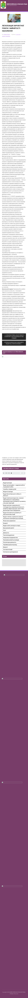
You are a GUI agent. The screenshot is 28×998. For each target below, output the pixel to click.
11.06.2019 (18, 34)
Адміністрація (6, 34)
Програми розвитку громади (11, 540)
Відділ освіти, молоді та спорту (11, 525)
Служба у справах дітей (9, 489)
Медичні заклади (8, 491)
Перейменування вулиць (10, 544)
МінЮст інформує (6, 36)
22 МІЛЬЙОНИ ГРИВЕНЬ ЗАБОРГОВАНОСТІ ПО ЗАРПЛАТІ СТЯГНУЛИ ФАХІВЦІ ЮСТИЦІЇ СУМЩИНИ (14, 337)
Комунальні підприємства (10, 537)
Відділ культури (7, 482)
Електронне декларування (10, 552)
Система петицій (7, 549)
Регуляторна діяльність (9, 542)
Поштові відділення (8, 535)
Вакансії (5, 547)
